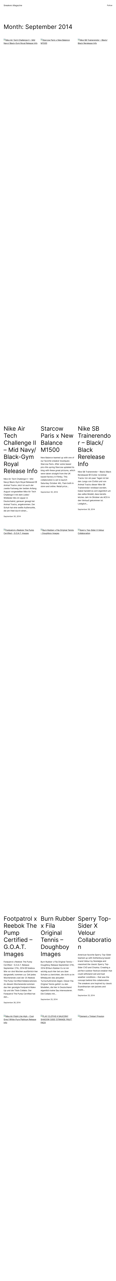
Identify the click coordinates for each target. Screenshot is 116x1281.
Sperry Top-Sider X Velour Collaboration (94, 932)
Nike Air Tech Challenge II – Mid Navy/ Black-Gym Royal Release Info (20, 450)
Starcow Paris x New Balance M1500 (57, 439)
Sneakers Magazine (13, 5)
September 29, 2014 (86, 509)
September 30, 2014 (12, 516)
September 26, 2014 (12, 1002)
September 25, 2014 (49, 999)
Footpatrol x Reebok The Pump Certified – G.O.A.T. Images (20, 936)
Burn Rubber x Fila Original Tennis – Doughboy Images (58, 936)
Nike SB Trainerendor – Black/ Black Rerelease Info (94, 446)
